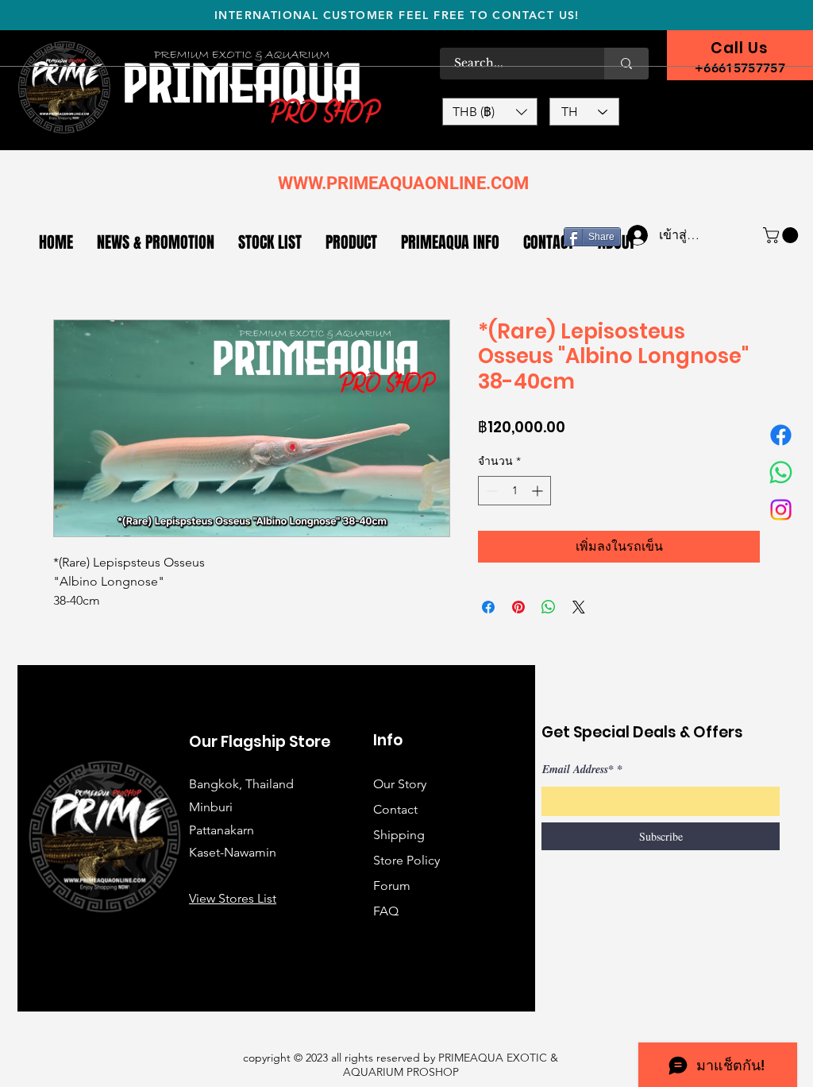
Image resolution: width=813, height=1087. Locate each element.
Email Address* (578, 769)
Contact (395, 809)
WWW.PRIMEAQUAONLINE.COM (403, 183)
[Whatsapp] (781, 472)
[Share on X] (578, 607)
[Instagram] (781, 510)
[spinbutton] (514, 491)
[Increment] (539, 491)
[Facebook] (781, 435)
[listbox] (490, 112)
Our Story (399, 783)
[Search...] (626, 63)
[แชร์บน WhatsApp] (548, 607)
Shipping (399, 834)
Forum (391, 885)
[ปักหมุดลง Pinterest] (518, 607)
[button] (490, 112)
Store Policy (406, 860)
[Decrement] (490, 491)
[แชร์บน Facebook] (488, 607)
